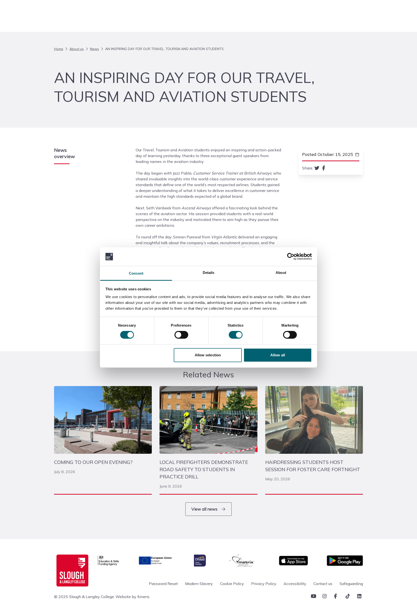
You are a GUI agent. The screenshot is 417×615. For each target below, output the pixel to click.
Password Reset (163, 583)
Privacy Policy (263, 583)
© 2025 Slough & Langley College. (84, 596)
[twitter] (316, 168)
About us (77, 49)
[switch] (181, 335)
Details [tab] (209, 273)
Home (58, 49)
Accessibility (295, 583)
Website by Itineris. (133, 596)
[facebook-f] (323, 168)
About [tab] (281, 273)
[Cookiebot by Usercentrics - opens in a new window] (291, 256)
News (94, 49)
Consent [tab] (136, 273)
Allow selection (208, 355)
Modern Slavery (199, 583)
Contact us (322, 583)
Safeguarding (351, 583)
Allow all (277, 355)
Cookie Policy (232, 583)
